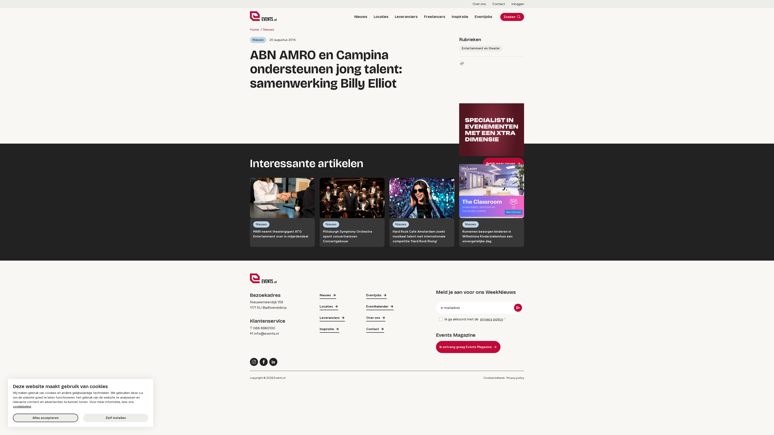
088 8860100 (264, 328)
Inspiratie (460, 16)
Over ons (479, 4)
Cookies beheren (494, 378)
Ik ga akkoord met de (473, 319)
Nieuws (360, 16)
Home (254, 29)
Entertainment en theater (481, 48)
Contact (498, 4)
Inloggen (517, 4)
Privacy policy (515, 378)
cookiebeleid (22, 406)
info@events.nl (266, 333)
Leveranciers (406, 16)
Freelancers (434, 16)
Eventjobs (483, 16)
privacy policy (491, 319)
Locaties (381, 16)
